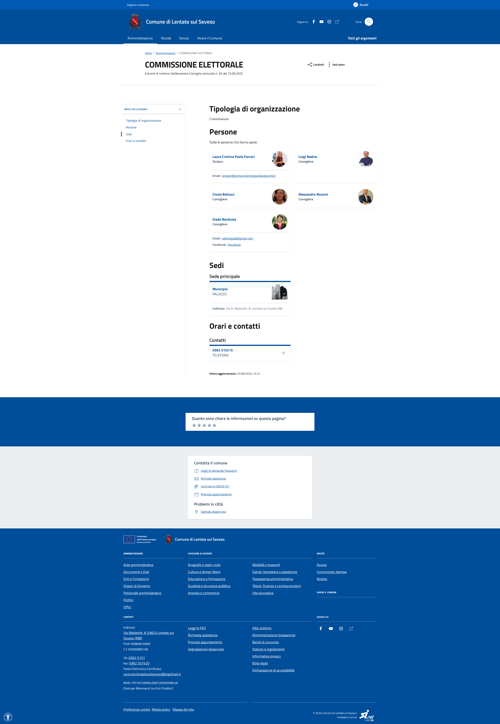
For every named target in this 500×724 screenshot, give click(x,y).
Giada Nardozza (224, 219)
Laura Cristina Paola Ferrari (233, 156)
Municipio (220, 289)
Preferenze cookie (136, 709)
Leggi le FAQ (197, 628)
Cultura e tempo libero (204, 571)
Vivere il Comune (209, 38)
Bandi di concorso (265, 642)
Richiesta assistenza (203, 635)
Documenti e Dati (136, 571)
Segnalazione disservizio (206, 649)
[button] (8, 717)
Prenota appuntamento (205, 642)
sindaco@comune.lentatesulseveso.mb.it (249, 175)
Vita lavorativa (262, 593)
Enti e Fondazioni (136, 579)
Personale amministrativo (142, 593)
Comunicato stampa (331, 571)
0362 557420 (139, 663)
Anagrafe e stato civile (204, 564)
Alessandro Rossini (313, 194)
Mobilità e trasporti (266, 564)
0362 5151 (137, 657)
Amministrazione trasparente (273, 635)
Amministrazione (140, 38)
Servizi (184, 38)
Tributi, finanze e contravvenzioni (276, 586)
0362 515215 (222, 350)
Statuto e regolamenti (268, 649)
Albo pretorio (261, 628)
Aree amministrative (138, 564)
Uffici (127, 607)
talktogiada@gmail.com (237, 238)
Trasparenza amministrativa (272, 579)
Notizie (322, 579)
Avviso (322, 564)
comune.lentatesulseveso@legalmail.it (152, 674)
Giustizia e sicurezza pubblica (209, 586)
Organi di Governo (136, 586)
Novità (166, 38)
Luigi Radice (307, 156)
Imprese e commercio (204, 593)
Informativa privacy (266, 656)
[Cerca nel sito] (369, 22)
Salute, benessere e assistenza (274, 571)
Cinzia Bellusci (223, 194)
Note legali (260, 663)
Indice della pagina (135, 109)
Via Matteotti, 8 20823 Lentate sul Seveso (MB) (148, 635)
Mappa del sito (183, 709)
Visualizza (234, 244)
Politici (128, 600)
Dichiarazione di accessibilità (273, 670)
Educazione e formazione (206, 579)
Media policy (161, 709)
